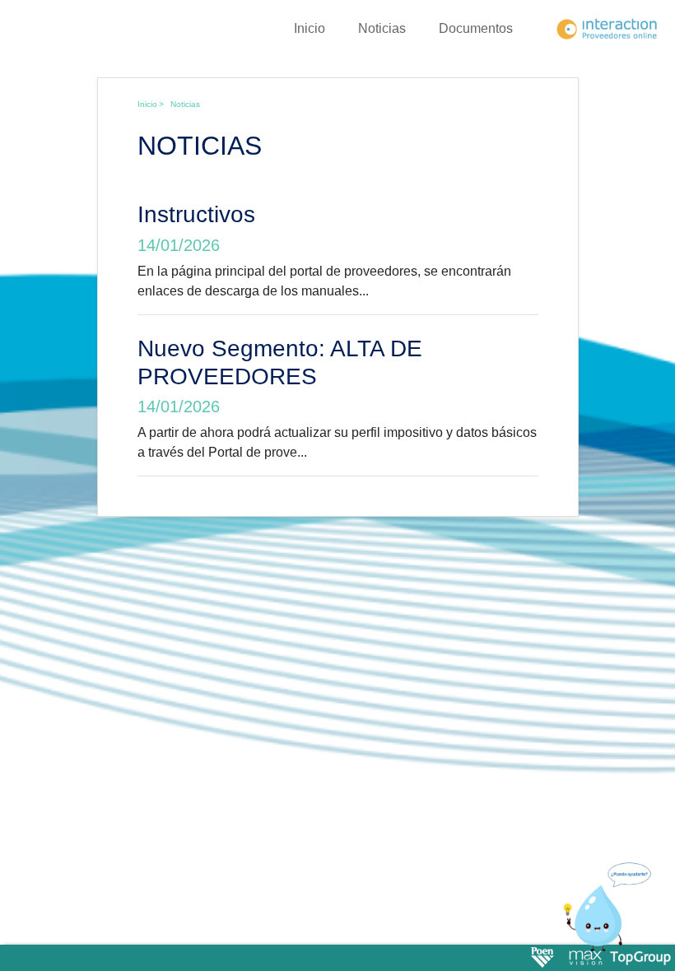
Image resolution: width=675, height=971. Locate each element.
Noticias (382, 28)
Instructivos (196, 214)
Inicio (309, 28)
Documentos (476, 28)
